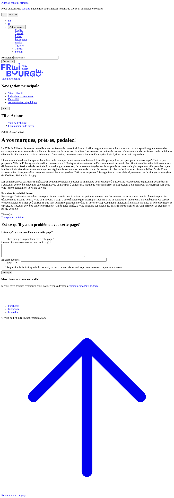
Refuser (13, 14)
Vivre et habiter (16, 93)
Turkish (19, 48)
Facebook (13, 305)
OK (4, 14)
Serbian (19, 51)
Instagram (13, 309)
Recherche (7, 57)
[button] (5, 108)
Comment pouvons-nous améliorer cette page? (26, 242)
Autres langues (17, 27)
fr (9, 23)
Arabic (18, 42)
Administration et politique (22, 102)
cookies (26, 8)
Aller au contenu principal (15, 2)
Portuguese (21, 39)
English (19, 30)
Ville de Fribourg (10, 78)
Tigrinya (19, 45)
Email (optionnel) (10, 259)
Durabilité (13, 99)
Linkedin (13, 312)
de (9, 20)
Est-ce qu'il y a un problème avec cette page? (29, 239)
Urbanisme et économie (20, 96)
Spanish (19, 33)
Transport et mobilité (12, 217)
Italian (18, 36)
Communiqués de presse (21, 126)
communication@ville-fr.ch (83, 285)
